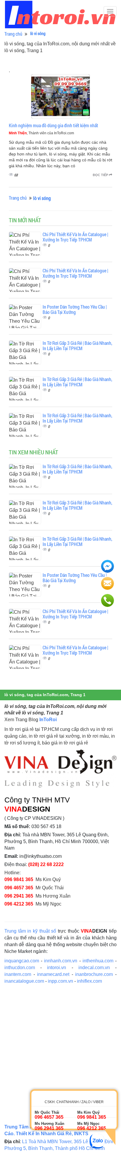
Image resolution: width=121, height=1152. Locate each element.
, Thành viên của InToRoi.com (41, 133)
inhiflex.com (89, 981)
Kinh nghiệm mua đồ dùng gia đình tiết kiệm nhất (53, 125)
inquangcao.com (21, 960)
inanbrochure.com (94, 974)
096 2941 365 (18, 895)
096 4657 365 (18, 887)
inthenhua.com (98, 960)
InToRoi (48, 719)
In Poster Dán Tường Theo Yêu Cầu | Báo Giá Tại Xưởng (75, 309)
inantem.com (17, 974)
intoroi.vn (56, 967)
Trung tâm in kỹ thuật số (30, 930)
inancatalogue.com (24, 981)
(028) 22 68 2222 (46, 864)
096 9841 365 (18, 879)
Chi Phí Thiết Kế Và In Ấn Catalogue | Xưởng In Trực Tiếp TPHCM (75, 237)
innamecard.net (53, 974)
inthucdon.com (19, 967)
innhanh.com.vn (60, 960)
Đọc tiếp (101, 175)
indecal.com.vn (94, 967)
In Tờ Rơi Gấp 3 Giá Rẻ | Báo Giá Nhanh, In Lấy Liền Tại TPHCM (77, 345)
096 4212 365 (18, 903)
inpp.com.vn (60, 981)
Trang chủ (13, 34)
